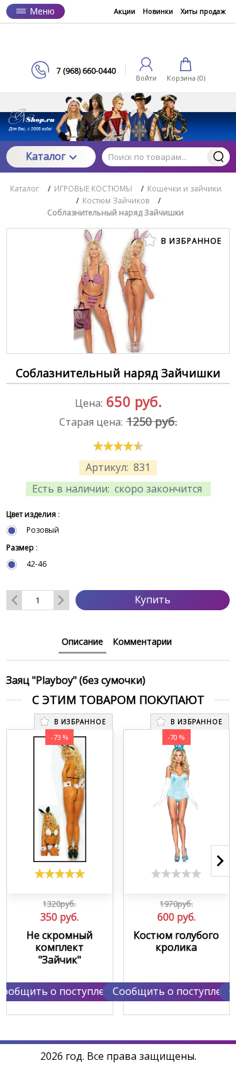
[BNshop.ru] (118, 42)
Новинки (158, 11)
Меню (42, 11)
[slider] (118, 446)
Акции (124, 11)
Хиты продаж (203, 11)
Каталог (45, 156)
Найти (218, 156)
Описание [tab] (82, 641)
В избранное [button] (190, 241)
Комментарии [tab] (142, 641)
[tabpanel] (118, 674)
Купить (153, 599)
